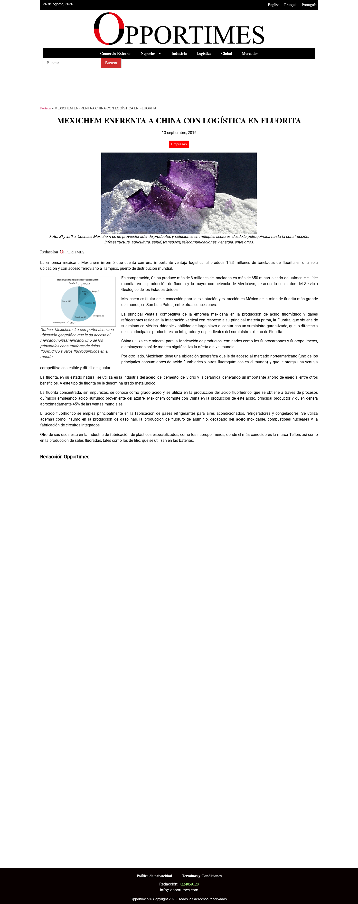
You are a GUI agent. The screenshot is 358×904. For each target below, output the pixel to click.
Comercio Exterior (115, 53)
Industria (179, 53)
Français (290, 5)
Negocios (148, 53)
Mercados (250, 53)
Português (309, 5)
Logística (204, 53)
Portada (45, 108)
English (274, 5)
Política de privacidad (154, 875)
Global (226, 53)
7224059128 (189, 884)
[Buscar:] (72, 63)
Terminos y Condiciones (202, 875)
